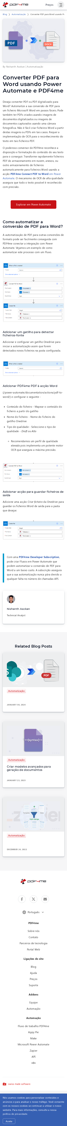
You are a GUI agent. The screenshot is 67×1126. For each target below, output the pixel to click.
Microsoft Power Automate (33, 1044)
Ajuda (33, 973)
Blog (5, 14)
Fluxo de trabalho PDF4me (33, 1026)
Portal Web (33, 949)
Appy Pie (33, 1032)
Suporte (33, 985)
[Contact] (45, 899)
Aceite (9, 1121)
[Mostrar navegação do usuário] (60, 4)
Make (33, 1038)
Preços (49, 4)
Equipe (33, 1002)
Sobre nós (34, 931)
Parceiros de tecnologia (34, 943)
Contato (33, 937)
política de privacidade (15, 1113)
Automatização (19, 14)
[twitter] (33, 899)
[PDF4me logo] (16, 5)
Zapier (33, 1050)
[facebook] (22, 899)
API (34, 1056)
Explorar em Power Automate (33, 204)
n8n (33, 1063)
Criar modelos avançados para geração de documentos (29, 768)
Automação (33, 1008)
